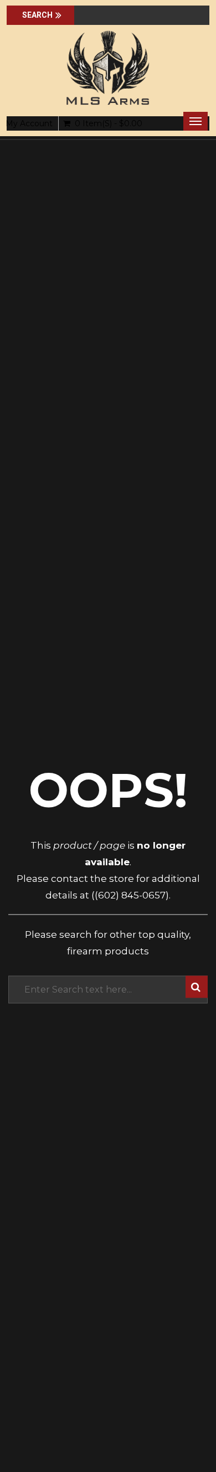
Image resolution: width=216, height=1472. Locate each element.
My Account (29, 123)
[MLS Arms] (108, 67)
